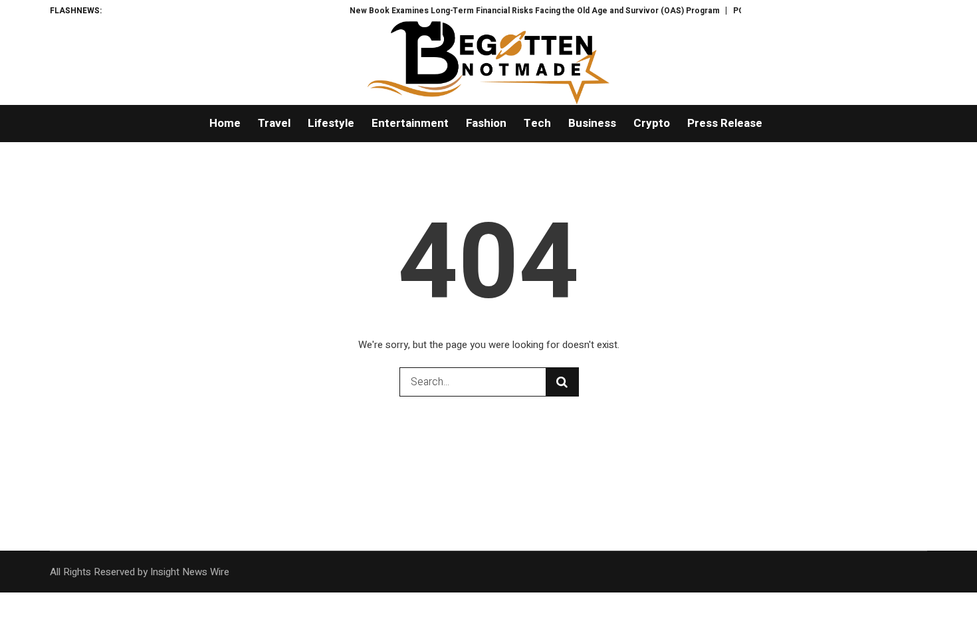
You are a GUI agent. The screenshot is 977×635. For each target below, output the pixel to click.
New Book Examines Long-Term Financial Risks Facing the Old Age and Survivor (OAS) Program (519, 11)
